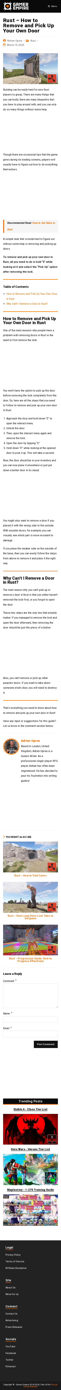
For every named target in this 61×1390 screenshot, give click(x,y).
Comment (10, 981)
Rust (33, 40)
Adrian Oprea (14, 40)
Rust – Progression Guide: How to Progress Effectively (30, 959)
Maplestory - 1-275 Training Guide (30, 1189)
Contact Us (12, 1313)
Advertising (12, 1320)
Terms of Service (15, 1261)
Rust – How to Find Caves (30, 875)
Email (7, 1028)
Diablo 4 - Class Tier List (30, 1109)
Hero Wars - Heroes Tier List (30, 1149)
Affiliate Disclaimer (16, 1268)
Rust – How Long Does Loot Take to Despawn (30, 917)
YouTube (10, 1346)
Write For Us (12, 1294)
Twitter (10, 1360)
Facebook (11, 1353)
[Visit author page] (11, 746)
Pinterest (11, 1366)
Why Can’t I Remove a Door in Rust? (27, 303)
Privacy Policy (13, 1254)
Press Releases (14, 1327)
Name (7, 1013)
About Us (11, 1287)
